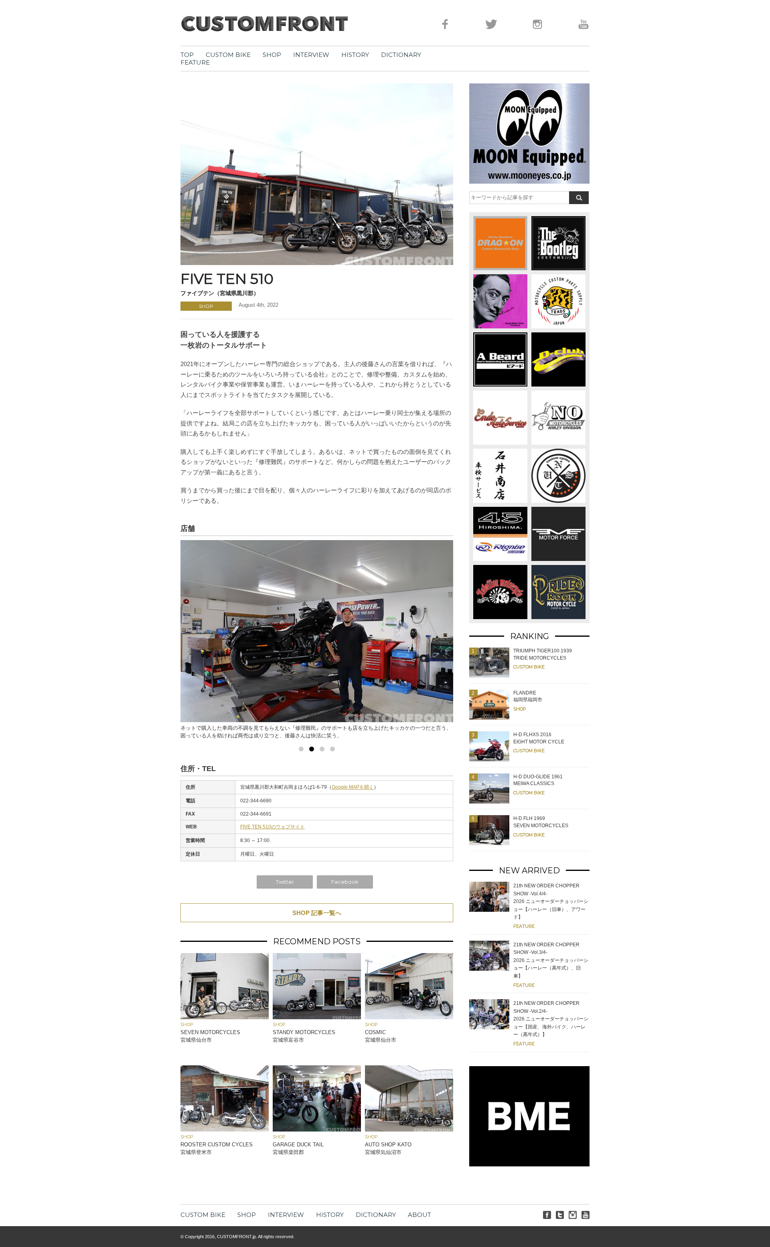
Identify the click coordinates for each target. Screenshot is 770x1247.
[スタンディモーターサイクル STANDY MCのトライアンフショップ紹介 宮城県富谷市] (317, 1017)
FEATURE (195, 62)
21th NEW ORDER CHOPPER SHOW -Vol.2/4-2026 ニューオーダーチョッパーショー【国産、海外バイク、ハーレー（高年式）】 (550, 1018)
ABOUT (419, 1215)
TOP (187, 55)
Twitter (285, 882)
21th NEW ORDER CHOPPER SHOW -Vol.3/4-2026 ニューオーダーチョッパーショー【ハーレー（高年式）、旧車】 (550, 960)
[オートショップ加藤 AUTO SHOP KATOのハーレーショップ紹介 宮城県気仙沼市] (409, 1129)
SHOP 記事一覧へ (316, 912)
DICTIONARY (401, 55)
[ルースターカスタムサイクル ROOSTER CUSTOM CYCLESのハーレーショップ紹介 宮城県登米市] (224, 1129)
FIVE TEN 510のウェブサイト (272, 827)
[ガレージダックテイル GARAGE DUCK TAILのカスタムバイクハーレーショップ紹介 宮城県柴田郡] (317, 1129)
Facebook (345, 882)
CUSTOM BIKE (228, 55)
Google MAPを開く (353, 787)
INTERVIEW (311, 55)
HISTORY (355, 55)
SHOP (272, 55)
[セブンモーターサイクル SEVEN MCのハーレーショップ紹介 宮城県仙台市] (224, 1017)
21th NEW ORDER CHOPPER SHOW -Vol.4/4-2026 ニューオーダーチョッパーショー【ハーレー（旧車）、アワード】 (550, 901)
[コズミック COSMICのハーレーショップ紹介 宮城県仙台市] (409, 1017)
